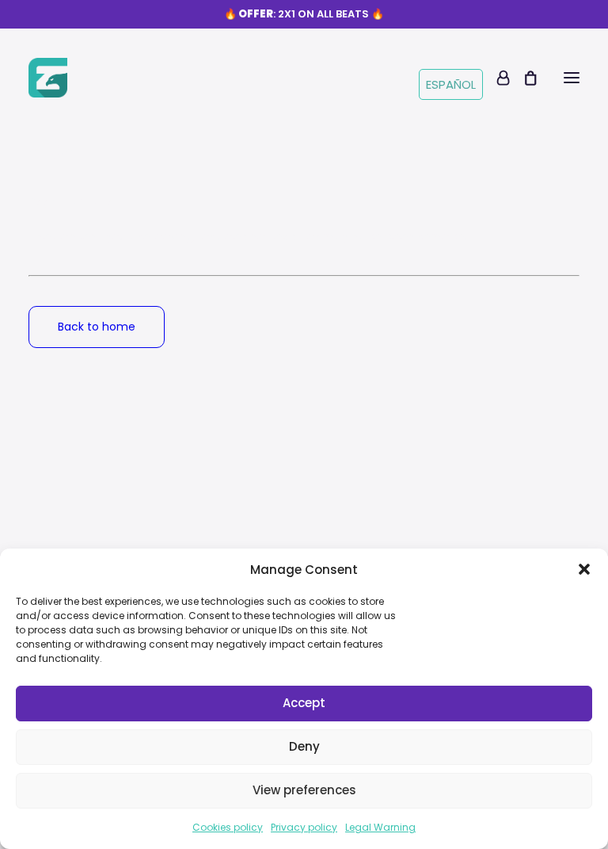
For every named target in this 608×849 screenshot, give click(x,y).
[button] (584, 569)
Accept (304, 702)
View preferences (304, 790)
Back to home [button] (96, 327)
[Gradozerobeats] (47, 78)
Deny (304, 746)
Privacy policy (304, 827)
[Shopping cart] (523, 78)
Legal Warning (380, 827)
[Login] (496, 78)
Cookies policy (227, 827)
